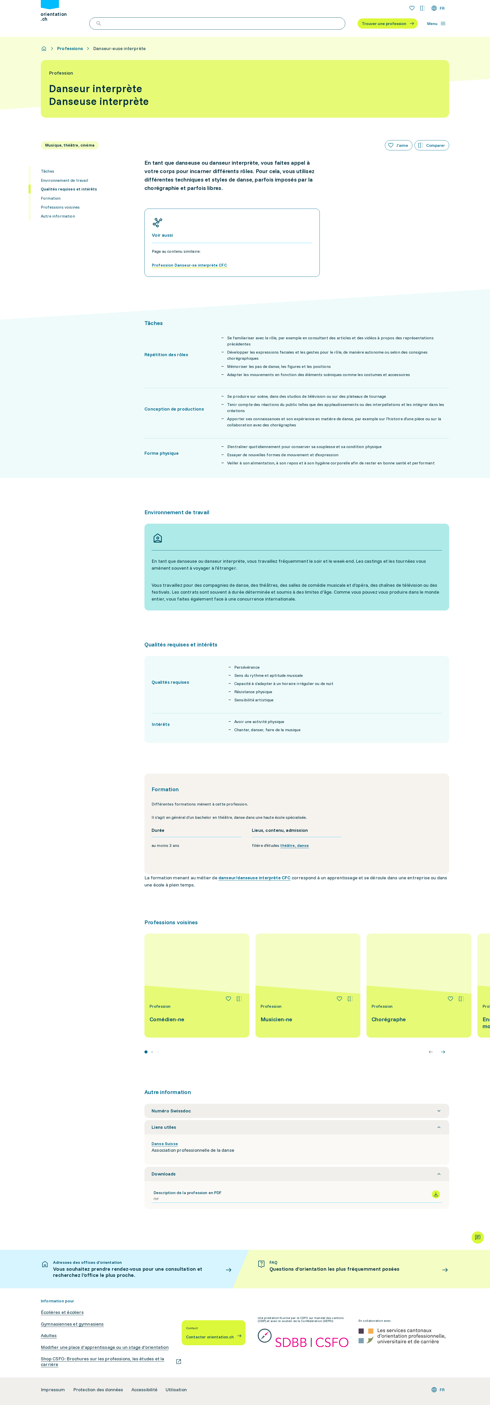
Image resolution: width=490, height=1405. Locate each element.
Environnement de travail (64, 180)
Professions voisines (60, 206)
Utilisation (176, 1389)
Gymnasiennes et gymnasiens (72, 1324)
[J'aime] (228, 999)
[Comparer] (239, 999)
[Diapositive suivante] (443, 1052)
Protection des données (98, 1389)
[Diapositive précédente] (431, 1052)
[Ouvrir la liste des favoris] (412, 8)
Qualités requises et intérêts (69, 188)
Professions (70, 48)
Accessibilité (144, 1389)
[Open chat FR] (478, 1237)
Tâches (47, 171)
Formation (50, 197)
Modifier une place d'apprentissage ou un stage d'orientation (105, 1347)
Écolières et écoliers (62, 1312)
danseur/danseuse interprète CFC (254, 878)
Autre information (58, 216)
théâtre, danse (294, 845)
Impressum (53, 1389)
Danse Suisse (165, 1143)
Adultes (49, 1335)
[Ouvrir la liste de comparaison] (423, 8)
